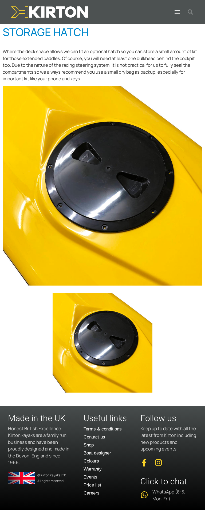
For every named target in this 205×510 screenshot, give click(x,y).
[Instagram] (158, 462)
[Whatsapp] (144, 495)
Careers (92, 493)
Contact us (94, 437)
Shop (89, 445)
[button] (177, 12)
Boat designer (97, 453)
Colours (91, 461)
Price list (92, 485)
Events (90, 477)
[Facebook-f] (144, 462)
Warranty (93, 469)
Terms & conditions (103, 429)
